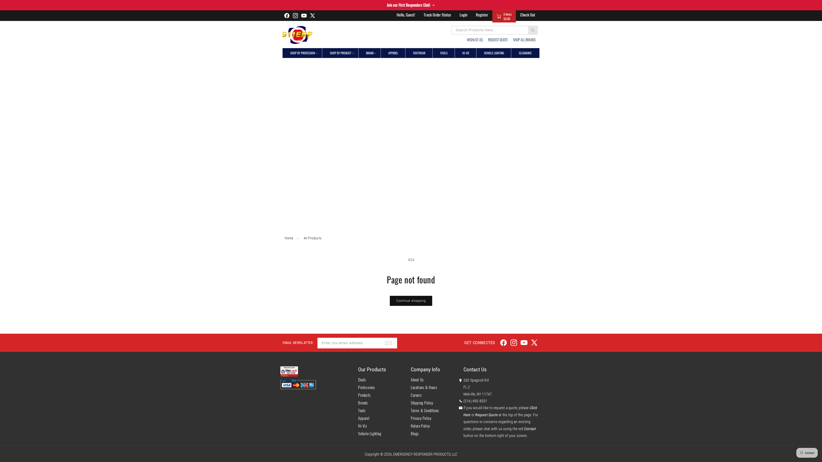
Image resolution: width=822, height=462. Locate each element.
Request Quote (498, 39)
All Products (313, 238)
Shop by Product (340, 53)
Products (364, 395)
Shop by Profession (302, 53)
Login (463, 15)
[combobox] (494, 30)
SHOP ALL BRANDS (524, 39)
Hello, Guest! (406, 15)
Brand (370, 53)
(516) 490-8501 (475, 401)
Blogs (415, 433)
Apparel (363, 418)
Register (482, 15)
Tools (362, 410)
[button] (504, 16)
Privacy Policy (421, 418)
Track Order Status (437, 15)
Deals (362, 379)
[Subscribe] (388, 343)
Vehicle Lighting (369, 433)
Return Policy (420, 426)
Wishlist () (475, 39)
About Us (417, 379)
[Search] (533, 30)
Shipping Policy (422, 403)
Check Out (527, 15)
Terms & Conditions (425, 410)
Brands (363, 403)
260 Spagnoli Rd (476, 380)
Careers (416, 395)
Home (289, 238)
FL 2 (466, 387)
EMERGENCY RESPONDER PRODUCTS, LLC (425, 454)
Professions (366, 387)
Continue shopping (411, 301)
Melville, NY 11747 (477, 394)
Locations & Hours (424, 387)
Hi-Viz (362, 426)
